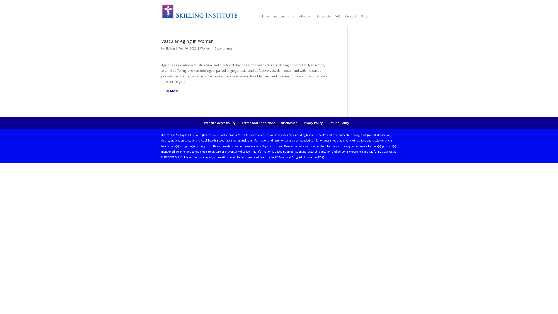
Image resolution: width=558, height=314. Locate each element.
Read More (169, 90)
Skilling (170, 48)
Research (323, 17)
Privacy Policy (313, 123)
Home (265, 17)
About (303, 17)
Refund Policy (338, 123)
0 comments (224, 48)
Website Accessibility (220, 123)
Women (205, 48)
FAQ (337, 17)
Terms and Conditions (258, 123)
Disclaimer (289, 123)
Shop (364, 17)
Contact (350, 17)
